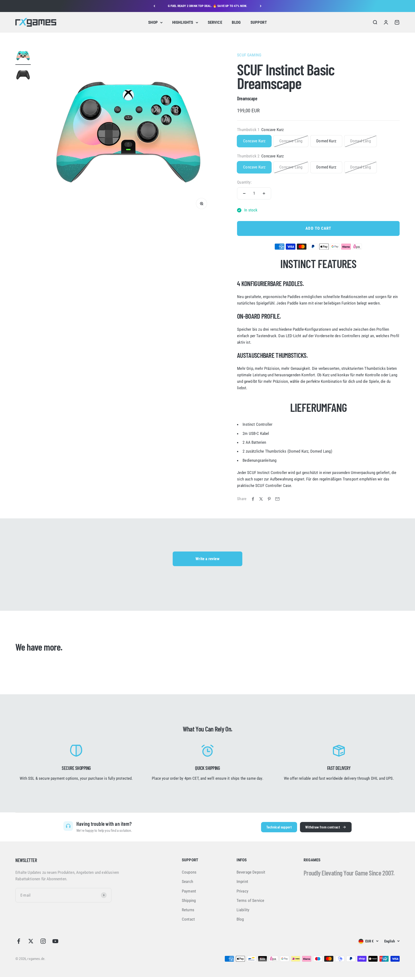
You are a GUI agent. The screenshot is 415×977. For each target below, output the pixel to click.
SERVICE (215, 22)
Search (187, 881)
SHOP (153, 22)
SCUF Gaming (249, 55)
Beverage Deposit (251, 872)
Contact (188, 919)
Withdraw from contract (322, 827)
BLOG (236, 22)
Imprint (242, 881)
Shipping (189, 900)
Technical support (279, 827)
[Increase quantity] (264, 193)
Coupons (189, 872)
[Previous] (154, 6)
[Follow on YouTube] (55, 941)
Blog (240, 919)
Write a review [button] (207, 558)
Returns (188, 909)
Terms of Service (250, 900)
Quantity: (244, 182)
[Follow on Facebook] (18, 941)
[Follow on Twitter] (31, 941)
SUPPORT (258, 22)
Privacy (242, 891)
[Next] (261, 6)
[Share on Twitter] (261, 499)
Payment (189, 891)
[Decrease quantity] (244, 193)
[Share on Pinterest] (269, 499)
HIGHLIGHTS (182, 22)
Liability (243, 909)
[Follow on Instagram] (43, 941)
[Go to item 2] (23, 75)
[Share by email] (277, 499)
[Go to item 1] (23, 56)
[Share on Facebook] (253, 499)
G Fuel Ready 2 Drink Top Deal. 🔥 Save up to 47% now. (207, 6)
